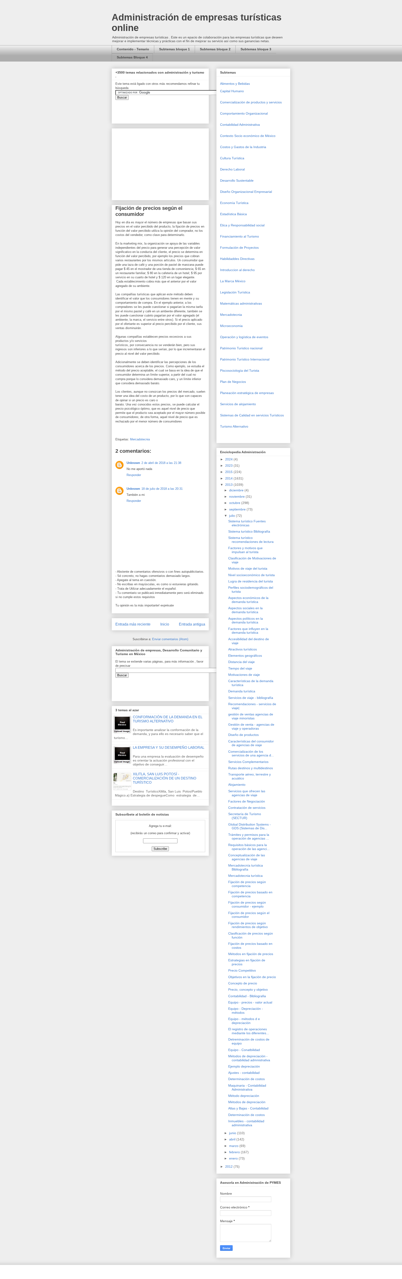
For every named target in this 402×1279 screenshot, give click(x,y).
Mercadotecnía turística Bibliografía (245, 867)
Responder (134, 475)
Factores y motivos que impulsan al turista (245, 550)
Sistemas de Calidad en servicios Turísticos (252, 415)
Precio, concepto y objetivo (248, 989)
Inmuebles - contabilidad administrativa (246, 1123)
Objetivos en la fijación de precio (252, 977)
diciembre (237, 490)
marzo (234, 1146)
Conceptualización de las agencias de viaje (246, 857)
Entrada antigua (192, 624)
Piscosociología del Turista (239, 370)
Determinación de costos (246, 1079)
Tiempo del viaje (240, 668)
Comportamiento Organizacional (244, 113)
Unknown (133, 463)
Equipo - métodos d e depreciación (244, 1021)
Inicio (164, 624)
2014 (229, 478)
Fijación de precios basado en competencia (250, 894)
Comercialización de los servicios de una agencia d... (251, 753)
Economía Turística (234, 203)
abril (232, 1139)
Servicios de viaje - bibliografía (250, 698)
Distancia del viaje (241, 662)
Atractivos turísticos (242, 649)
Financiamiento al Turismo (239, 236)
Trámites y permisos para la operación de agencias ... (248, 836)
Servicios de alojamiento (238, 404)
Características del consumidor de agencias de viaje (251, 743)
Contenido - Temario (133, 49)
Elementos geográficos (245, 655)
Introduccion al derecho (237, 270)
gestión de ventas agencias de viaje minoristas (250, 716)
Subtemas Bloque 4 (132, 57)
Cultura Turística (232, 158)
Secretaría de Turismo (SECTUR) (244, 816)
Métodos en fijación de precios (250, 954)
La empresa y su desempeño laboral (168, 747)
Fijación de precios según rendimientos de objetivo (248, 925)
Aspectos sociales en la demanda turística (245, 610)
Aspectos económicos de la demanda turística (248, 600)
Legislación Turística (235, 292)
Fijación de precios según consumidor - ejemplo (247, 904)
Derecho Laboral (232, 169)
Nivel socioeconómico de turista (251, 575)
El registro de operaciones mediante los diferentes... (248, 1031)
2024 (229, 459)
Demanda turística (241, 691)
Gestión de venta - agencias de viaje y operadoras (251, 726)
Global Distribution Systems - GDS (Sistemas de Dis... (249, 826)
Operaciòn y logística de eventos (244, 337)
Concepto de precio (242, 983)
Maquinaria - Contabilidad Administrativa (247, 1087)
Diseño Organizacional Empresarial (246, 192)
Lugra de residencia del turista (250, 581)
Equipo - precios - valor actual (250, 1002)
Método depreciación (243, 1096)
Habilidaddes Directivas (237, 259)
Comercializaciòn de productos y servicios (251, 102)
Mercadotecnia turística (245, 876)
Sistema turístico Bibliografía (249, 531)
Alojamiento (236, 784)
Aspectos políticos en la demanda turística (245, 620)
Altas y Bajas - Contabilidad (248, 1108)
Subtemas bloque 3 (256, 49)
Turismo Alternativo (234, 426)
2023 (229, 465)
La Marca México (232, 281)
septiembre (238, 509)
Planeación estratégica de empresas (247, 393)
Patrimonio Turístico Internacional (244, 359)
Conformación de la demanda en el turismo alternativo (167, 719)
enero (234, 1158)
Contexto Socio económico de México (247, 136)
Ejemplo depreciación (244, 1066)
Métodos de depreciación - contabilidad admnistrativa (249, 1058)
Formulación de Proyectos (239, 247)
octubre (235, 503)
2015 (229, 472)
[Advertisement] (14, 1182)
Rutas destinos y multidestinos (250, 768)
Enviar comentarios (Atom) (170, 639)
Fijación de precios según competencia (247, 884)
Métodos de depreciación (246, 1102)
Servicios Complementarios (248, 762)
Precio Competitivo (242, 970)
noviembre (237, 496)
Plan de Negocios (233, 382)
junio (233, 1133)
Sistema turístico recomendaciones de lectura (251, 540)
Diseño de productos (243, 735)
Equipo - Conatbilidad (244, 1050)
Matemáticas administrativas (241, 303)
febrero (235, 1152)
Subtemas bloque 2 (215, 49)
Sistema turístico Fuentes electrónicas (247, 523)
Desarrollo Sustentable (237, 180)
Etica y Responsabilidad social (242, 225)
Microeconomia (231, 326)
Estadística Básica (233, 214)
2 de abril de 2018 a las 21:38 (161, 463)
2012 (229, 1166)
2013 (229, 484)
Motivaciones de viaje (244, 675)
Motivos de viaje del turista (247, 568)
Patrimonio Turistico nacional (241, 348)
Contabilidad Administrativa (240, 124)
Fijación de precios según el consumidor (248, 915)
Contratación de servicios (246, 808)
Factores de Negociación (246, 801)
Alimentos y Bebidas (235, 83)
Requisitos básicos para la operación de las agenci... (249, 847)
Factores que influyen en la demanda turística (248, 631)
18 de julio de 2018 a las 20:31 (162, 488)
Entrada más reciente (133, 624)
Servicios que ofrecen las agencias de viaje (246, 793)
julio (232, 515)
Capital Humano (232, 91)
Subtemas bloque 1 (174, 49)
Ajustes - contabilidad (244, 1073)
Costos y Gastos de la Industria (243, 147)
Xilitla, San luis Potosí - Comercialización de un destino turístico (164, 778)
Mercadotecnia (140, 439)
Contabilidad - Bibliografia (247, 996)
